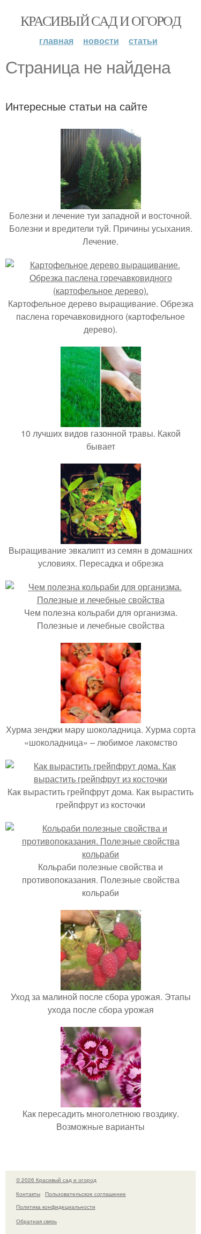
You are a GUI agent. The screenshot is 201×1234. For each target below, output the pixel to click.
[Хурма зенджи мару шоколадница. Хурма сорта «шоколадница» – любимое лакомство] (101, 716)
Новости (101, 40)
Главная (56, 40)
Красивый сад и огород (100, 20)
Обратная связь (36, 1221)
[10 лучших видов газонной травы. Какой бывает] (101, 420)
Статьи (143, 40)
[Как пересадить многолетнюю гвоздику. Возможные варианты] (101, 1101)
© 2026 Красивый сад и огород (56, 1180)
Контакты (28, 1194)
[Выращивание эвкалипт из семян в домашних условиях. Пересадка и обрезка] (101, 537)
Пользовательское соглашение (85, 1194)
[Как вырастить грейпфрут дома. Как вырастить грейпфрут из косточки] (100, 779)
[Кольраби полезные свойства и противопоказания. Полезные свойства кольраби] (100, 854)
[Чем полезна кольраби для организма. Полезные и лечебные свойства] (100, 599)
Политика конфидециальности (55, 1206)
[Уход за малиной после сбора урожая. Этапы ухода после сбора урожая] (101, 984)
